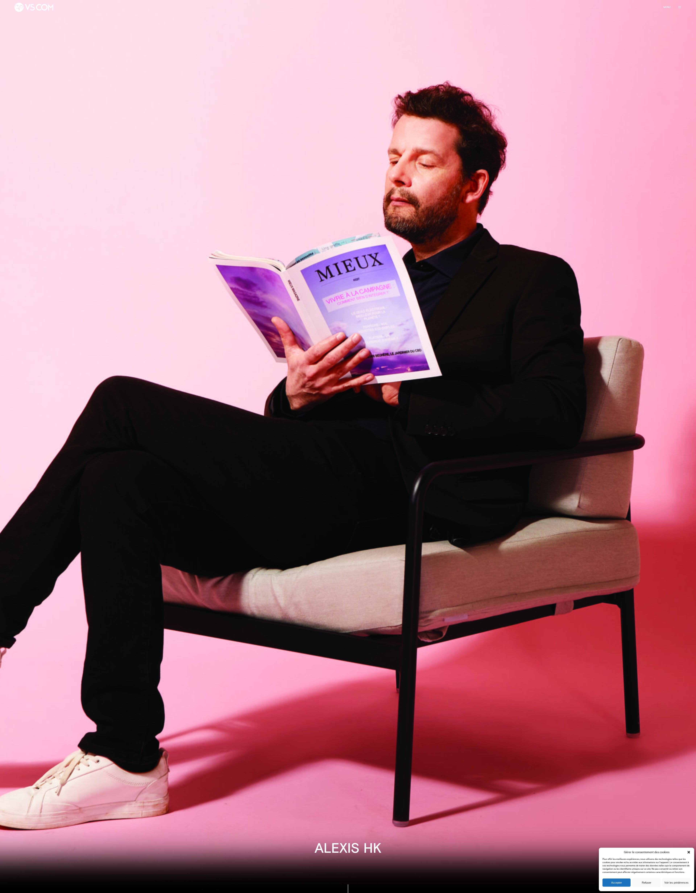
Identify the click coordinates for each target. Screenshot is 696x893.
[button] (689, 852)
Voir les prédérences (676, 882)
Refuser (646, 882)
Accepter (616, 882)
